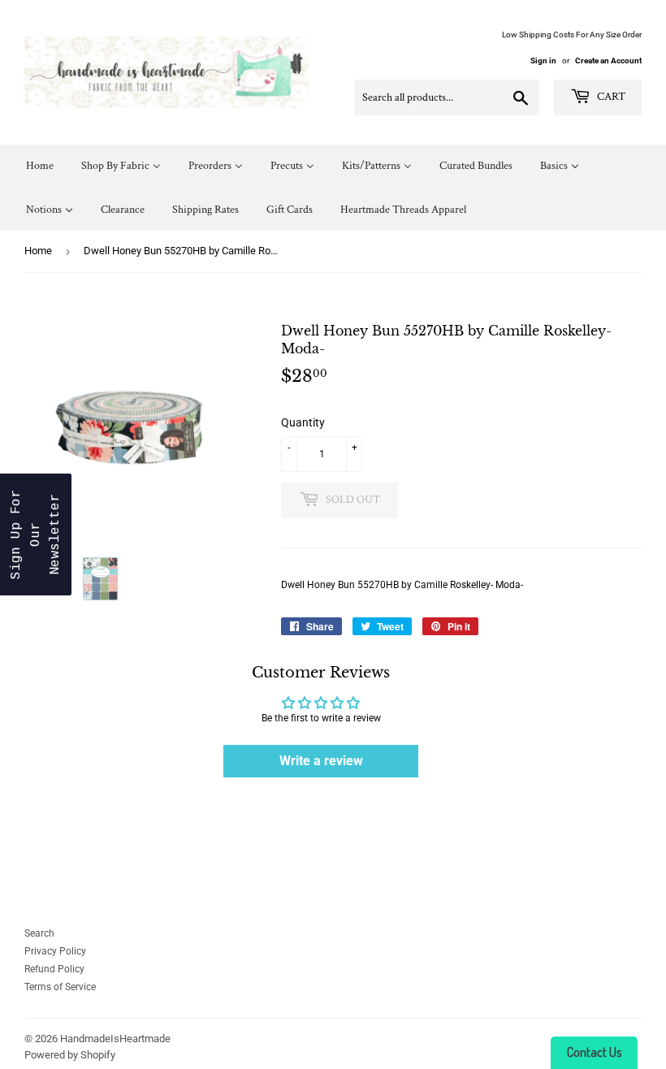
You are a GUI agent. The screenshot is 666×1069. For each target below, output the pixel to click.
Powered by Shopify (69, 1055)
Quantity (303, 422)
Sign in (543, 60)
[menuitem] (39, 166)
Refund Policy (54, 969)
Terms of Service (60, 987)
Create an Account (608, 60)
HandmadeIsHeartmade (115, 1038)
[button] (35, 534)
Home (38, 251)
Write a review (321, 760)
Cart (610, 96)
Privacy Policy (55, 951)
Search (39, 933)
